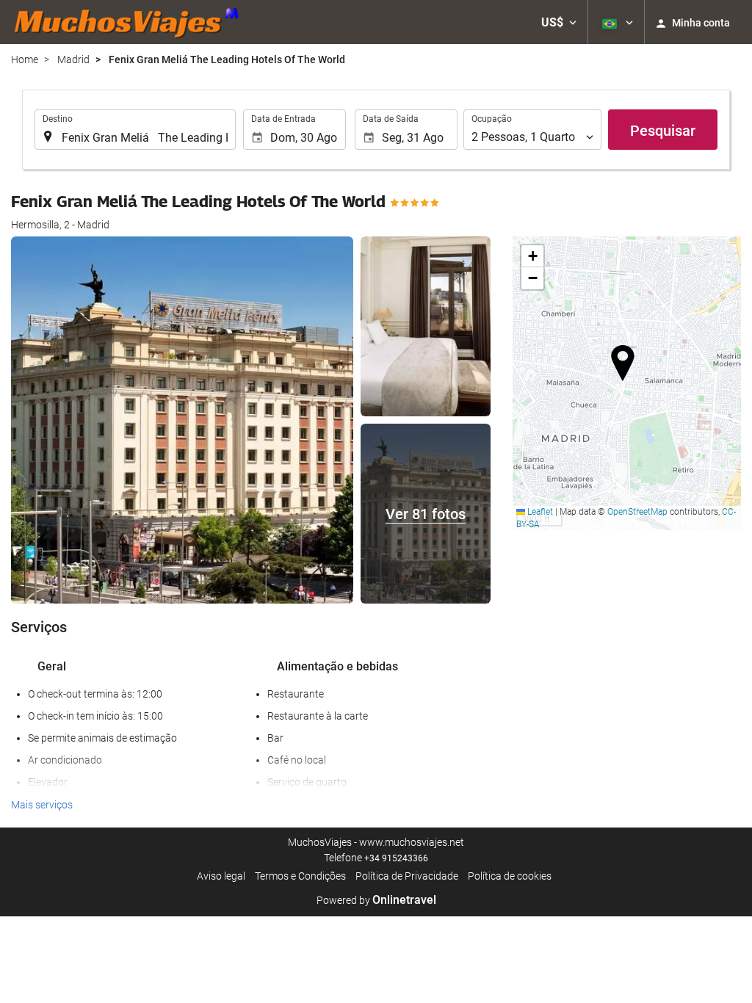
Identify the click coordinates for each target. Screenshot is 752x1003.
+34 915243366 (396, 858)
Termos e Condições (300, 876)
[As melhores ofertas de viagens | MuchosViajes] (130, 22)
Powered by (376, 900)
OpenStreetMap (637, 512)
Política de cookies (510, 876)
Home (24, 59)
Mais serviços (42, 805)
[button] (559, 22)
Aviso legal (221, 876)
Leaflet (539, 512)
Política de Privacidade (406, 876)
